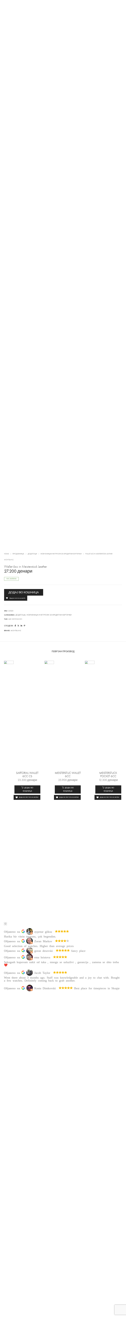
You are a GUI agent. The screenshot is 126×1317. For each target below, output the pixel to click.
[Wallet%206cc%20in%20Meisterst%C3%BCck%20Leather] (15, 625)
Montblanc (9, 560)
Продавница (18, 554)
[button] (27, 789)
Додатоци (32, 554)
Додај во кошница (24, 592)
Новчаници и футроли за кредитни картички (61, 554)
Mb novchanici (15, 619)
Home (6, 554)
